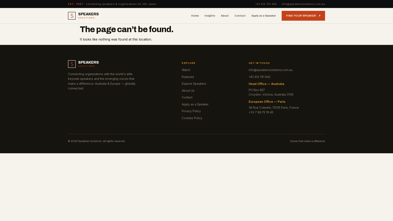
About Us (188, 90)
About (225, 15)
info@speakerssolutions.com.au (303, 4)
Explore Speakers (194, 83)
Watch (186, 70)
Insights (209, 15)
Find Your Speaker (303, 15)
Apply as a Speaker (263, 15)
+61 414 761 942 (266, 4)
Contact (240, 15)
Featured (188, 77)
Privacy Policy (191, 111)
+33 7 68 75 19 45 (261, 112)
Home (195, 15)
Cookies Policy (192, 118)
